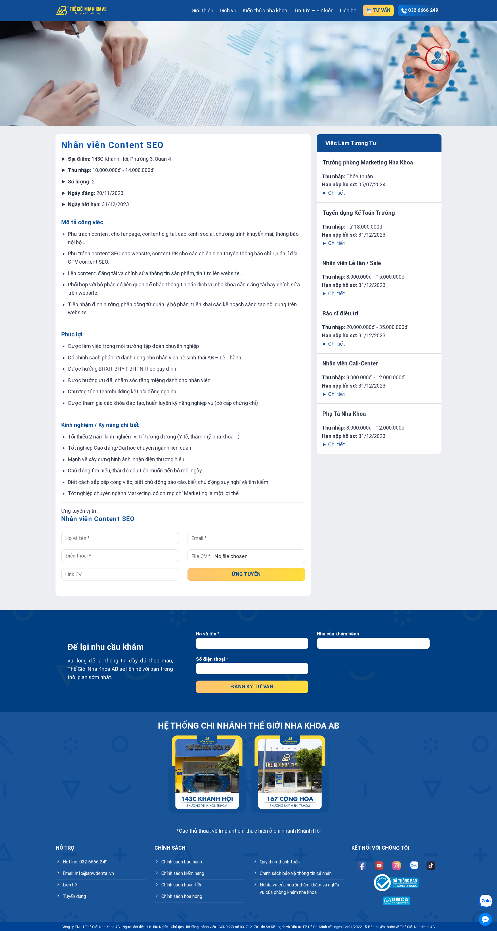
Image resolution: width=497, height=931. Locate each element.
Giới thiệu (202, 10)
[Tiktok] (430, 865)
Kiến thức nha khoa (265, 10)
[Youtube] (379, 865)
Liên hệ (348, 10)
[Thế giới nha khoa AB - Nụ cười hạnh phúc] (81, 10)
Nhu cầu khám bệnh (338, 634)
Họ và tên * (207, 634)
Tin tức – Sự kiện (314, 10)
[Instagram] (396, 865)
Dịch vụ (228, 10)
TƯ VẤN (381, 10)
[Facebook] (361, 865)
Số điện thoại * (212, 659)
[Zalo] (413, 865)
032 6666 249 (423, 10)
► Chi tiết (333, 193)
